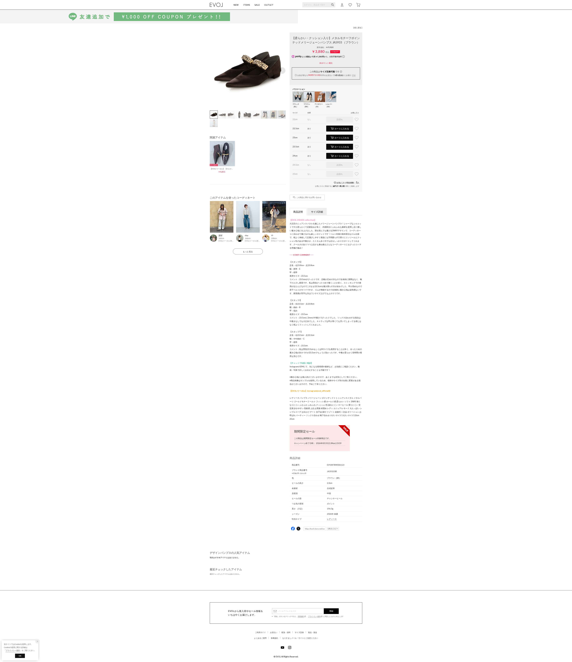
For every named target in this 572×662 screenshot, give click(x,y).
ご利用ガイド (260, 632)
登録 (331, 611)
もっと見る (248, 251)
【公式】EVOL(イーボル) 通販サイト (216, 4)
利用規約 (301, 616)
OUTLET (268, 5)
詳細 (354, 75)
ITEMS (246, 5)
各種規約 (274, 638)
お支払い (273, 632)
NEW (236, 5)
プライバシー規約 (314, 616)
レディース (332, 519)
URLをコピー (333, 528)
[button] (282, 70)
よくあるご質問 (260, 638)
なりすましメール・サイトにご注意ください (300, 638)
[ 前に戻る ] (357, 28)
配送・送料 (286, 632)
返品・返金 (312, 632)
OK (20, 656)
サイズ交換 (299, 632)
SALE (257, 5)
